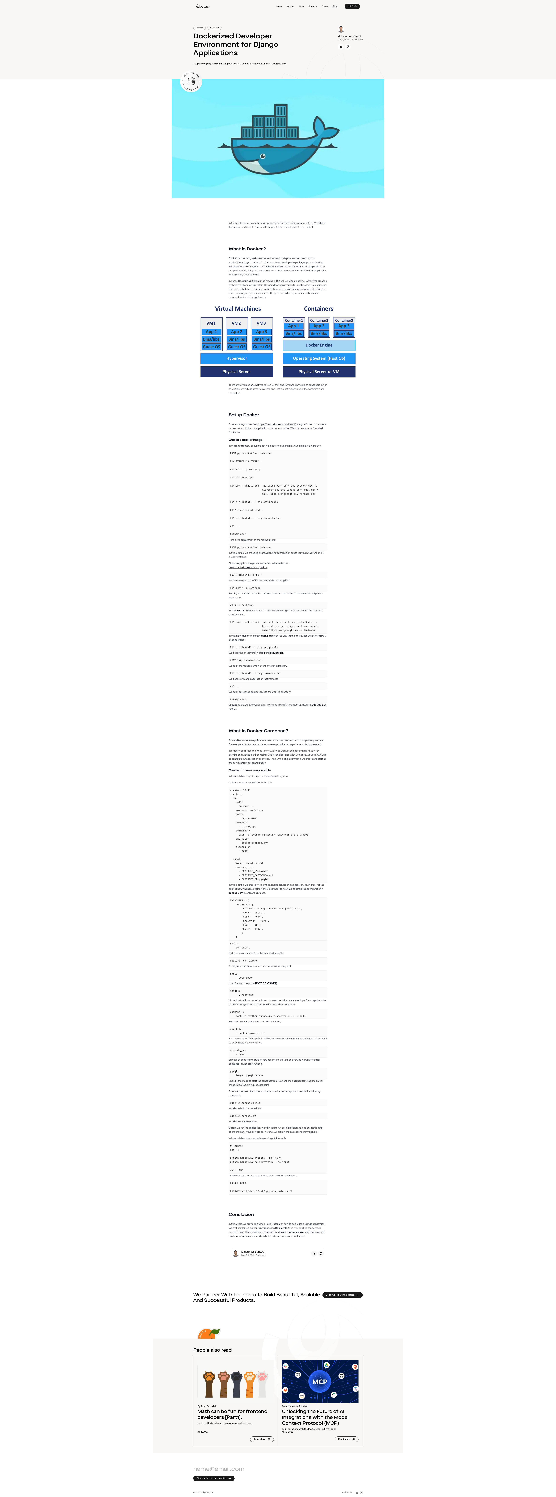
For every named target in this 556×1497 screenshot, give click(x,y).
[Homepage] (203, 6)
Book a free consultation (340, 1295)
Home (279, 6)
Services (290, 6)
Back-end (214, 28)
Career (325, 6)
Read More (264, 1440)
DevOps (199, 28)
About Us (313, 6)
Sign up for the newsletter (211, 1478)
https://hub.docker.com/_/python (248, 567)
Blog (335, 6)
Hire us (352, 6)
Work (301, 6)
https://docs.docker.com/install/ (277, 424)
